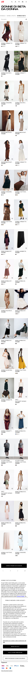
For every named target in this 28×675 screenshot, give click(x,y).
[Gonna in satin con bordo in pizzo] (7, 61)
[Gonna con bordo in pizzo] (7, 91)
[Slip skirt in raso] (7, 480)
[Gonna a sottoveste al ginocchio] (7, 449)
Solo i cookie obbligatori (15, 652)
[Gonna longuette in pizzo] (7, 419)
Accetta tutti (15, 646)
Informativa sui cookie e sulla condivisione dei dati (14, 641)
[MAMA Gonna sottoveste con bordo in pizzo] (7, 239)
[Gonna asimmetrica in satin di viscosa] (7, 388)
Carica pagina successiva (14, 565)
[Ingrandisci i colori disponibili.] (2, 76)
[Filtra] (26, 19)
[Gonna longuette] (7, 31)
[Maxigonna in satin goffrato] (7, 150)
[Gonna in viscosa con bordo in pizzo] (7, 358)
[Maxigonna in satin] (7, 120)
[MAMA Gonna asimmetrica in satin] (7, 511)
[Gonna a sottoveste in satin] (7, 209)
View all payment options (6, 670)
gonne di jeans (20, 596)
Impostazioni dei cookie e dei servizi (15, 658)
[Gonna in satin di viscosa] (7, 299)
